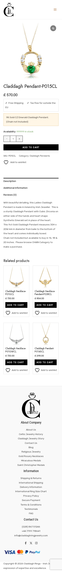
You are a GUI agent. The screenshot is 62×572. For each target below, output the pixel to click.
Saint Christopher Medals (31, 465)
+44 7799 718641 (31, 531)
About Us (31, 429)
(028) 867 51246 (31, 526)
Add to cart (31, 147)
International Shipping (31, 482)
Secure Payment (31, 500)
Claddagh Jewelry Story (31, 438)
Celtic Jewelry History (31, 434)
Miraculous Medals (31, 460)
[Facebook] (25, 543)
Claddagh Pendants (40, 156)
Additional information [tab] (15, 187)
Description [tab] (9, 181)
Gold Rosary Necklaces (31, 456)
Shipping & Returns (31, 478)
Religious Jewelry (31, 451)
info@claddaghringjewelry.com (31, 535)
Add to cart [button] (15, 304)
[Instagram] (36, 543)
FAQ (31, 513)
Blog (31, 447)
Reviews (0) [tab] (10, 194)
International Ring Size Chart (31, 491)
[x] (31, 543)
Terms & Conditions (31, 504)
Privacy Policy (31, 495)
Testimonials (31, 509)
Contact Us (31, 443)
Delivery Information (31, 487)
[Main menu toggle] (55, 9)
